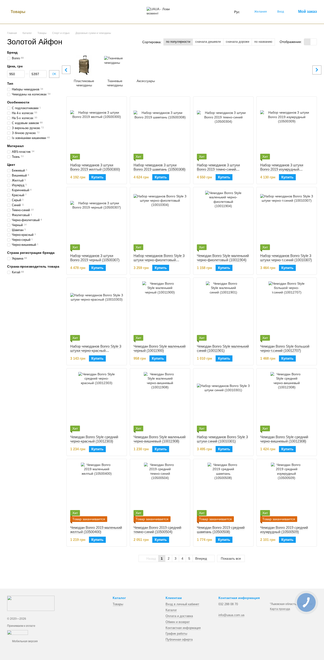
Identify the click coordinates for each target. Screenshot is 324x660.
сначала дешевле (208, 41)
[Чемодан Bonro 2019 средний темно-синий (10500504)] (160, 492)
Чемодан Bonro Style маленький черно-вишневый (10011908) (159, 439)
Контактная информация (183, 628)
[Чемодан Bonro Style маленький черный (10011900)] (160, 311)
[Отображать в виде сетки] (307, 42)
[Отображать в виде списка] (313, 42)
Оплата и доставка (179, 616)
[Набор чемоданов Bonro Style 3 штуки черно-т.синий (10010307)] (286, 220)
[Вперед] (316, 69)
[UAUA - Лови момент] (31, 603)
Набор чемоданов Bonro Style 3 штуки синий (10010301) (222, 439)
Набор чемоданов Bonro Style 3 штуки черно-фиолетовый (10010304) (159, 260)
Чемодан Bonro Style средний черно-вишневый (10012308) (284, 439)
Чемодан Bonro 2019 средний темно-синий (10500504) (157, 529)
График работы (176, 633)
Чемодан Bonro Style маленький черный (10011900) (159, 348)
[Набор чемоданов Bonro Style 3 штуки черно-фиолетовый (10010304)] (160, 220)
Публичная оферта (179, 639)
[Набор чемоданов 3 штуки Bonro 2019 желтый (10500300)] (96, 129)
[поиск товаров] (37, 12)
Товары (18, 12)
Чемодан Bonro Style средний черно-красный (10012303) (94, 439)
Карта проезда (280, 609)
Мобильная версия (24, 641)
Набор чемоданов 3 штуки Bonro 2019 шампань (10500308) (159, 167)
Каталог (171, 610)
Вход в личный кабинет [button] (182, 604)
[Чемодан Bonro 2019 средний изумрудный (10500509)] (286, 492)
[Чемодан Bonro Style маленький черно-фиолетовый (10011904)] (223, 220)
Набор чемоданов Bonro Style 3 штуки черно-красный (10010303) (95, 350)
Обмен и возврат (178, 622)
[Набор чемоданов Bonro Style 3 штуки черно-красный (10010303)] (96, 311)
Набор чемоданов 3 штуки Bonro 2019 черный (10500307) (95, 258)
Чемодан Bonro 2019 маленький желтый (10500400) (96, 529)
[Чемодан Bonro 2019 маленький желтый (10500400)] (96, 492)
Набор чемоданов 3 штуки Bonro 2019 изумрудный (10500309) (281, 169)
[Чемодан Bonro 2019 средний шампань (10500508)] (223, 492)
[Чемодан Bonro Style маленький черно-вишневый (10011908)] (160, 401)
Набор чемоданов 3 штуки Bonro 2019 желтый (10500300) (95, 167)
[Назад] (66, 69)
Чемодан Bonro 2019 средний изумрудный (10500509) (284, 529)
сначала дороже (237, 41)
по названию (263, 41)
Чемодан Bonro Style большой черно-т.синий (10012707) (284, 348)
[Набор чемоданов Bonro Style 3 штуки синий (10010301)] (223, 401)
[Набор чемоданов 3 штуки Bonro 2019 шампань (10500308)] (160, 129)
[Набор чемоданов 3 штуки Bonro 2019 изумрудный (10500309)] (286, 129)
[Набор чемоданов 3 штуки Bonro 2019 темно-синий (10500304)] (223, 129)
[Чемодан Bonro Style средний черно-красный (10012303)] (96, 401)
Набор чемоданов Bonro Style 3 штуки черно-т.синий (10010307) (286, 258)
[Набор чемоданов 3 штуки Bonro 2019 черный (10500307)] (96, 220)
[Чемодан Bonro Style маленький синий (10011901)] (223, 311)
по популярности (178, 41)
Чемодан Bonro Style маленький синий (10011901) (223, 348)
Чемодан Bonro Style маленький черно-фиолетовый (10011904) (223, 258)
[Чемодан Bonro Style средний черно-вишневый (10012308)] (286, 401)
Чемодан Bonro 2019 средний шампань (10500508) (221, 529)
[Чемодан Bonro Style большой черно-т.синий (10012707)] (286, 311)
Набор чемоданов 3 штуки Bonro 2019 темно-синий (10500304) (218, 169)
